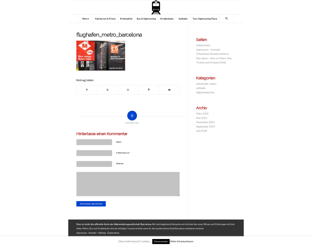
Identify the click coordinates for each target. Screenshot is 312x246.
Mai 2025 (201, 117)
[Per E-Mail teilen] (169, 89)
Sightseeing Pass (205, 92)
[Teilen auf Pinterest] (148, 89)
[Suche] (226, 19)
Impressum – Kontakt (208, 49)
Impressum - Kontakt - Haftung (91, 233)
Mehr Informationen (181, 241)
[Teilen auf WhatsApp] (128, 89)
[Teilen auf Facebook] (87, 89)
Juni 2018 (201, 130)
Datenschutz (203, 45)
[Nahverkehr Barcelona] (156, 7)
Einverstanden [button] (161, 241)
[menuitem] (85, 19)
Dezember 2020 (205, 122)
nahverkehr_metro (206, 83)
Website (119, 163)
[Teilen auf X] (107, 89)
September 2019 (205, 126)
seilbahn (200, 87)
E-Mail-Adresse (123, 152)
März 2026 (202, 113)
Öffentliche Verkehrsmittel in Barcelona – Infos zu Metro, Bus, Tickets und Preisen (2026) (214, 58)
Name (119, 141)
